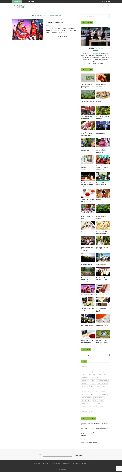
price (101, 400)
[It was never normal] (88, 257)
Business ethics (86, 372)
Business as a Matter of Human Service (55, 20)
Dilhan (48, 25)
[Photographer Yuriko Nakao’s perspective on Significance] (88, 240)
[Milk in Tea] (103, 193)
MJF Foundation (99, 397)
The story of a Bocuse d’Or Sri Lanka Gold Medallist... (102, 279)
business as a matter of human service (92, 369)
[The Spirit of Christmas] (88, 288)
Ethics (103, 386)
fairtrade (93, 389)
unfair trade (97, 409)
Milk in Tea (99, 199)
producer (85, 403)
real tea (84, 406)
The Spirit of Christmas (87, 294)
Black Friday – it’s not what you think (87, 149)
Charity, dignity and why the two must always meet (101, 150)
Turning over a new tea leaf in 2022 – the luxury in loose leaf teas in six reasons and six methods (95, 433)
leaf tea (84, 394)
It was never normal (86, 264)
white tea (85, 411)
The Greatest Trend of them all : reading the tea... (87, 216)
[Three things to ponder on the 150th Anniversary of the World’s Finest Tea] (88, 271)
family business (103, 389)
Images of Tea (92, 6)
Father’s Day (99, 101)
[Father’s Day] (103, 94)
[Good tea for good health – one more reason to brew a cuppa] (103, 208)
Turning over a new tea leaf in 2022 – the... (87, 200)
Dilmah (106, 375)
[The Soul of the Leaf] (103, 288)
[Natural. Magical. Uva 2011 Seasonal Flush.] (88, 334)
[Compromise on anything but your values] (88, 159)
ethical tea (85, 386)
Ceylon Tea (92, 375)
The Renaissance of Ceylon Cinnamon (37, 1)
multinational (86, 400)
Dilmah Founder (101, 377)
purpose (93, 403)
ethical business (102, 383)
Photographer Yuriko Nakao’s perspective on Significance (87, 248)
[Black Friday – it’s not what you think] (88, 142)
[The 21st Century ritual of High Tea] (88, 301)
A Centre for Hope (101, 264)
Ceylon (84, 375)
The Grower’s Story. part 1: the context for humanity (87, 86)
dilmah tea (85, 380)
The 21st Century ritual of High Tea (87, 309)
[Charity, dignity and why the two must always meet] (103, 142)
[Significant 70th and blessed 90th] (103, 240)
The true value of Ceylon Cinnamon (102, 117)
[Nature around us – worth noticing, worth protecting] (103, 334)
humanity (94, 392)
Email (40, 455)
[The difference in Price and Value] (88, 94)
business (84, 366)
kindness (102, 392)
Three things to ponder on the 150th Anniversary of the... (87, 279)
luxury (91, 394)
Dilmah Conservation (88, 377)
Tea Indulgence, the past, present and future (101, 310)
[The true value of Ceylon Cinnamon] (103, 110)
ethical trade (95, 386)
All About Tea (66, 6)
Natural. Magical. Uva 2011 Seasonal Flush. (87, 341)
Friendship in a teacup (102, 325)
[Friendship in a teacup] (103, 318)
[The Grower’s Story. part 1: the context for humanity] (88, 78)
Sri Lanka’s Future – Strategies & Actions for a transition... (102, 167)
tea (83, 409)
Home (42, 6)
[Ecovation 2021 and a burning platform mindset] (103, 176)
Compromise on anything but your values (86, 167)
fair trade (85, 389)
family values (85, 392)
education (85, 383)
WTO (92, 411)
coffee (99, 375)
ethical (93, 383)
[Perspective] (88, 225)
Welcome (48, 6)
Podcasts (57, 6)
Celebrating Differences (54, 22)
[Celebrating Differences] (27, 29)
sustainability (101, 406)
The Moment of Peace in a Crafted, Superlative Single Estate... (88, 184)
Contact (102, 6)
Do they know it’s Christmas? (101, 85)
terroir (89, 409)
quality (100, 403)
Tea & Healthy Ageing (79, 6)
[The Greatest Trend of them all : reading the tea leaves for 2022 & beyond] (88, 208)
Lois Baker (84, 428)
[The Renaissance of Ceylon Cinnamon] (88, 110)
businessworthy (98, 372)
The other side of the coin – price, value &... (102, 232)
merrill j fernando (87, 397)
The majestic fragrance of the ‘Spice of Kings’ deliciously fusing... (87, 133)
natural (95, 400)
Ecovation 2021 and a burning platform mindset (102, 184)
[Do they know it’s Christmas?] (103, 78)
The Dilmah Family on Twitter (95, 63)
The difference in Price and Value (87, 102)
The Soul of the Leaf (101, 294)
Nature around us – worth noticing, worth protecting (102, 342)
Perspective (84, 232)
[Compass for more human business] (103, 125)
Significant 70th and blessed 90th (102, 248)
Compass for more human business (101, 132)
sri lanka (92, 406)
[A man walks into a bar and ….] (88, 318)
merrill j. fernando (101, 394)
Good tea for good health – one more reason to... (101, 216)
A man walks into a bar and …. (87, 326)
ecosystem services (102, 380)
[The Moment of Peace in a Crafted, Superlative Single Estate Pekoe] (88, 176)
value (105, 409)
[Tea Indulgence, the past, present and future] (103, 301)
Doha (92, 380)
